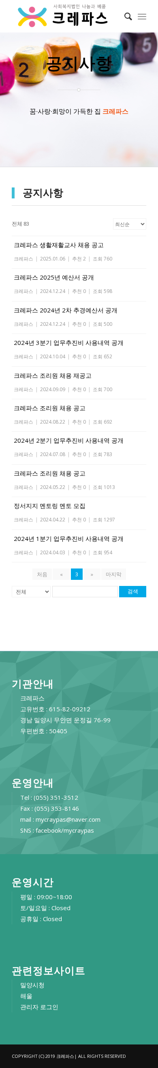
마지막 (114, 574)
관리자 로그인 (39, 1007)
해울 (26, 996)
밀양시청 (32, 985)
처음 (42, 574)
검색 (133, 591)
